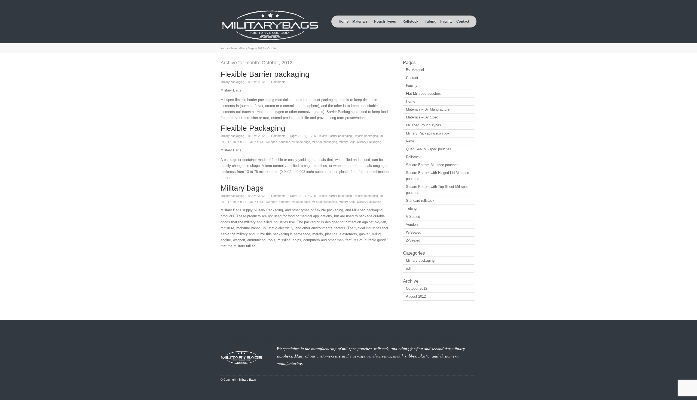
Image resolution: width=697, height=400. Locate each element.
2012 (261, 48)
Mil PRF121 (240, 141)
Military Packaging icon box (428, 133)
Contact (462, 21)
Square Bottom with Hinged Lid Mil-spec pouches (437, 176)
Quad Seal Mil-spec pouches (428, 149)
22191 (302, 136)
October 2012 (416, 288)
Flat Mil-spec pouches (423, 93)
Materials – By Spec (422, 117)
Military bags (242, 188)
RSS (473, 379)
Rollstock (413, 157)
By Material (415, 70)
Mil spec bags (301, 141)
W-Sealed (413, 232)
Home (343, 21)
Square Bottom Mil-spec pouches (432, 165)
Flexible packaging (365, 136)
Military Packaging (369, 141)
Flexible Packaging (253, 128)
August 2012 (416, 296)
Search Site (473, 4)
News (410, 141)
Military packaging (232, 82)
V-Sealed (413, 217)
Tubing (430, 21)
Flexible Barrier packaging (265, 74)
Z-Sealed (413, 240)
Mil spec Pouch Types (423, 125)
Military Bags (246, 48)
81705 (312, 136)
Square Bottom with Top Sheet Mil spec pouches (437, 190)
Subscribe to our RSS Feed (467, 4)
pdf (408, 268)
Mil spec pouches (278, 141)
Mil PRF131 (257, 141)
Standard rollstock (420, 201)
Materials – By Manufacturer (428, 109)
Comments (277, 82)
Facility (446, 21)
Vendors (412, 224)
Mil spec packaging (324, 141)
